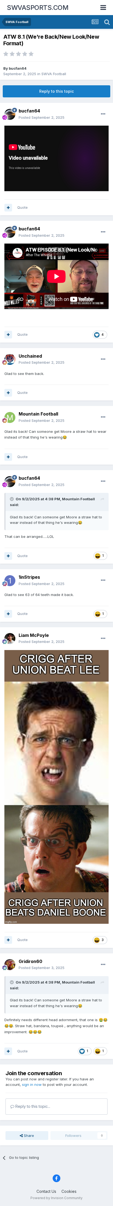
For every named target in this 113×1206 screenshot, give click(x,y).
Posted (41, 117)
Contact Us (46, 1191)
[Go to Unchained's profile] (9, 359)
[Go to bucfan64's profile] (9, 114)
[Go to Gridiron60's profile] (9, 964)
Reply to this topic (56, 91)
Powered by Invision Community (56, 1198)
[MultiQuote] (8, 207)
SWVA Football (53, 74)
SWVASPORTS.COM (37, 8)
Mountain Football (38, 414)
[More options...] (103, 114)
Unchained (30, 356)
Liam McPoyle (34, 635)
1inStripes (29, 577)
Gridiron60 (30, 961)
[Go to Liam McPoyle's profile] (9, 638)
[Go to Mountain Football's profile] (9, 417)
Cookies (69, 1191)
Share (28, 1135)
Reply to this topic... (32, 1106)
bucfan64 (18, 68)
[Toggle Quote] (12, 499)
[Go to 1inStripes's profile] (9, 580)
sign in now (32, 1084)
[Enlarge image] (56, 786)
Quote (22, 207)
